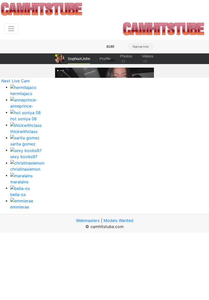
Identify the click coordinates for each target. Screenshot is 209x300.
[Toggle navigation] (11, 29)
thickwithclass (23, 131)
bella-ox (18, 194)
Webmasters (88, 220)
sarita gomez (22, 143)
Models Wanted (118, 220)
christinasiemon (25, 169)
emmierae (19, 206)
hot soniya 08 (23, 118)
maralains (19, 181)
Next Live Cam (15, 80)
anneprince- (21, 106)
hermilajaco (21, 93)
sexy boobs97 (23, 156)
